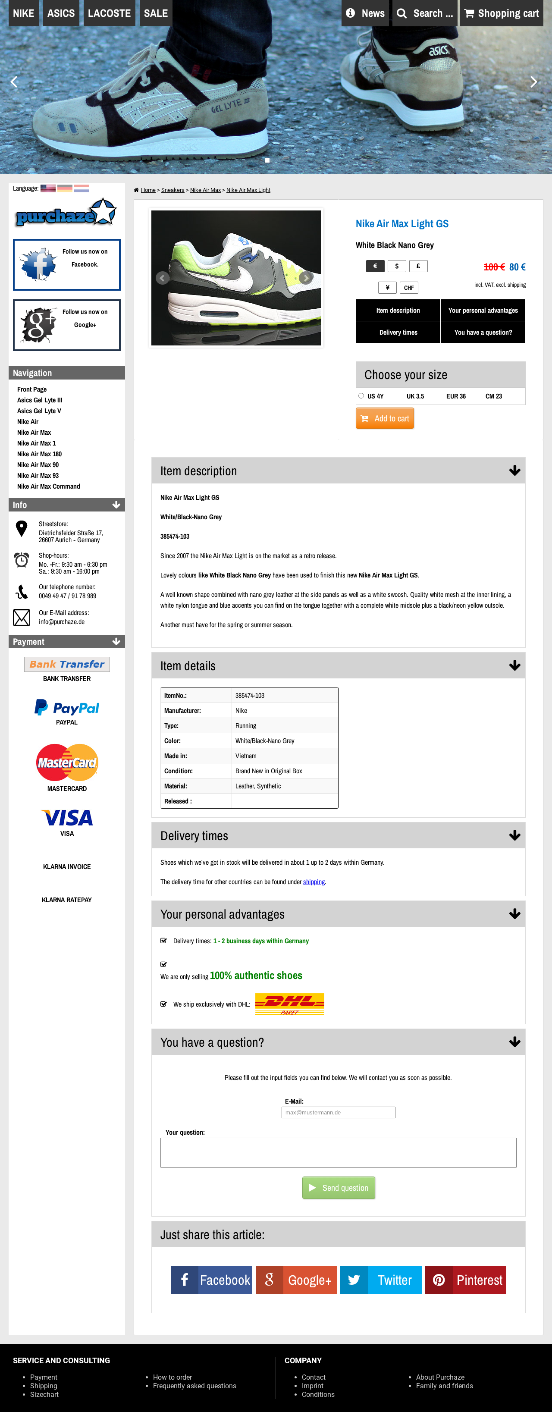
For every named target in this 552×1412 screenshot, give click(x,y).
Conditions (318, 1394)
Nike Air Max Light (248, 190)
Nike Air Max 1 (36, 443)
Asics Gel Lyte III (40, 400)
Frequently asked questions (194, 1386)
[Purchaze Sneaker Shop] (67, 227)
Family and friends (444, 1386)
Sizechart (44, 1394)
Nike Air (27, 421)
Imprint (312, 1386)
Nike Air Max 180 (39, 453)
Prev (162, 278)
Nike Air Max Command (48, 486)
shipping (314, 881)
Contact (314, 1377)
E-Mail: (294, 1101)
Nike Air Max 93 (38, 475)
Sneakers (173, 190)
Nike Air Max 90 (38, 464)
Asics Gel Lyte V (39, 410)
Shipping (43, 1386)
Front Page (32, 389)
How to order (172, 1377)
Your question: (185, 1132)
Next (306, 278)
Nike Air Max (34, 432)
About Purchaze (440, 1377)
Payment (43, 1377)
